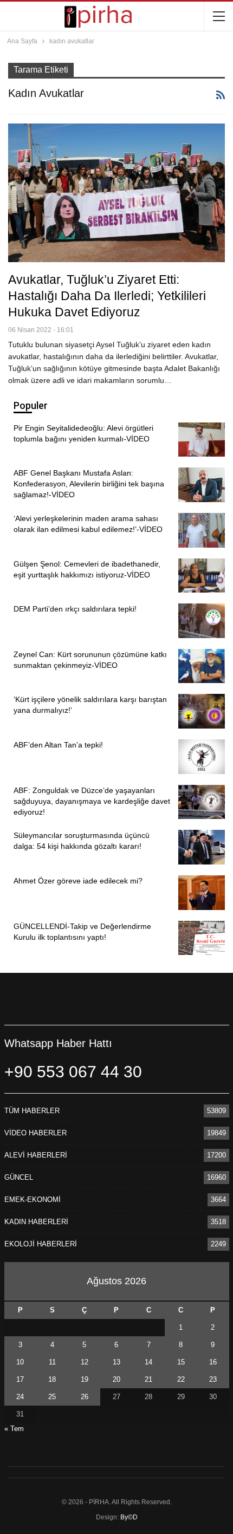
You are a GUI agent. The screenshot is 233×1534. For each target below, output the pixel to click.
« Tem (14, 1429)
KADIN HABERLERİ (36, 1222)
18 (52, 1379)
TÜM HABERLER (32, 1111)
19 (84, 1379)
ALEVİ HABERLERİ (35, 1155)
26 (84, 1397)
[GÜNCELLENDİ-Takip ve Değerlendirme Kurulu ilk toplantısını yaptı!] (201, 938)
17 (20, 1379)
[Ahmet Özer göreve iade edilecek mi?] (201, 892)
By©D (129, 1517)
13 (116, 1362)
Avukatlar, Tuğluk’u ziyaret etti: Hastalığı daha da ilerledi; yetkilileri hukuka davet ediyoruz (107, 295)
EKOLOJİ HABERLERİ (40, 1244)
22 (181, 1379)
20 (116, 1379)
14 (148, 1362)
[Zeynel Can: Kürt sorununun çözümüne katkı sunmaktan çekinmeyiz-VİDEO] (201, 666)
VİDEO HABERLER (35, 1133)
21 (148, 1379)
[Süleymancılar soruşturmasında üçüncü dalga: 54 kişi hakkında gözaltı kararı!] (201, 847)
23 (213, 1379)
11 (52, 1362)
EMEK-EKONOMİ (32, 1199)
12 (84, 1362)
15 (181, 1362)
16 (213, 1362)
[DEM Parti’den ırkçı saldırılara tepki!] (201, 620)
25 (52, 1397)
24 (20, 1397)
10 (20, 1362)
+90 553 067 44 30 (73, 1072)
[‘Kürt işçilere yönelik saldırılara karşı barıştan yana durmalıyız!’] (201, 711)
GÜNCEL (18, 1177)
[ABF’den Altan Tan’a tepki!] (201, 756)
